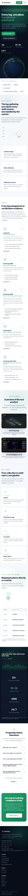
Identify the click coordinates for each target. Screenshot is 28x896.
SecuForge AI (4, 862)
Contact (19, 2)
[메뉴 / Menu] (25, 2)
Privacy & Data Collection (7, 894)
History (3, 879)
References (4, 881)
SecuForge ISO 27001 (6, 864)
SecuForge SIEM (5, 858)
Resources (3, 870)
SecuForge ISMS (5, 860)
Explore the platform (9, 38)
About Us (3, 878)
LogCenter (3, 856)
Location (3, 883)
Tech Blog (3, 872)
